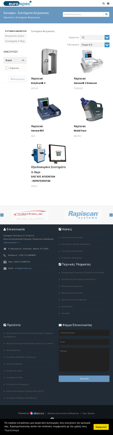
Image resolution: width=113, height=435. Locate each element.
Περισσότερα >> (11, 242)
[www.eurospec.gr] (17, 3)
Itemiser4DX (37, 130)
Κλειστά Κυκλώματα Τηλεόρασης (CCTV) (25, 391)
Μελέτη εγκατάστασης (72, 293)
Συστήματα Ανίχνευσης (43, 31)
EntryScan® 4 (38, 83)
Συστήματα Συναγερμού (17, 384)
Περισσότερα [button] (12, 430)
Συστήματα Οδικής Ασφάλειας (76, 244)
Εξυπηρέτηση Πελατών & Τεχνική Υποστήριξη (83, 272)
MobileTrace (80, 130)
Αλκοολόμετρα (13, 350)
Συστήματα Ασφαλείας (72, 251)
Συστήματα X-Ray (14, 377)
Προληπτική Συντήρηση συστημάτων (79, 279)
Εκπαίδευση (67, 306)
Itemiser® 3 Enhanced (85, 83)
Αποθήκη (66, 313)
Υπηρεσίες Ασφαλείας (72, 258)
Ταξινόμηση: (73, 44)
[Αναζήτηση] (106, 14)
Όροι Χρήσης (89, 413)
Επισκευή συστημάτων (72, 286)
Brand (9, 60)
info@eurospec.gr (23, 268)
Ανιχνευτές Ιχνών (14, 371)
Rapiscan (14, 68)
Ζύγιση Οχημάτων (14, 364)
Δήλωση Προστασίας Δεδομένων (63, 413)
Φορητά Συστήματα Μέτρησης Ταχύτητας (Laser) (29, 343)
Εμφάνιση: (74, 37)
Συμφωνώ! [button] (101, 427)
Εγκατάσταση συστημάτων (74, 300)
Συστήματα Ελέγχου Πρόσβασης (21, 398)
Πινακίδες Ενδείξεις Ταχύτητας (21, 357)
